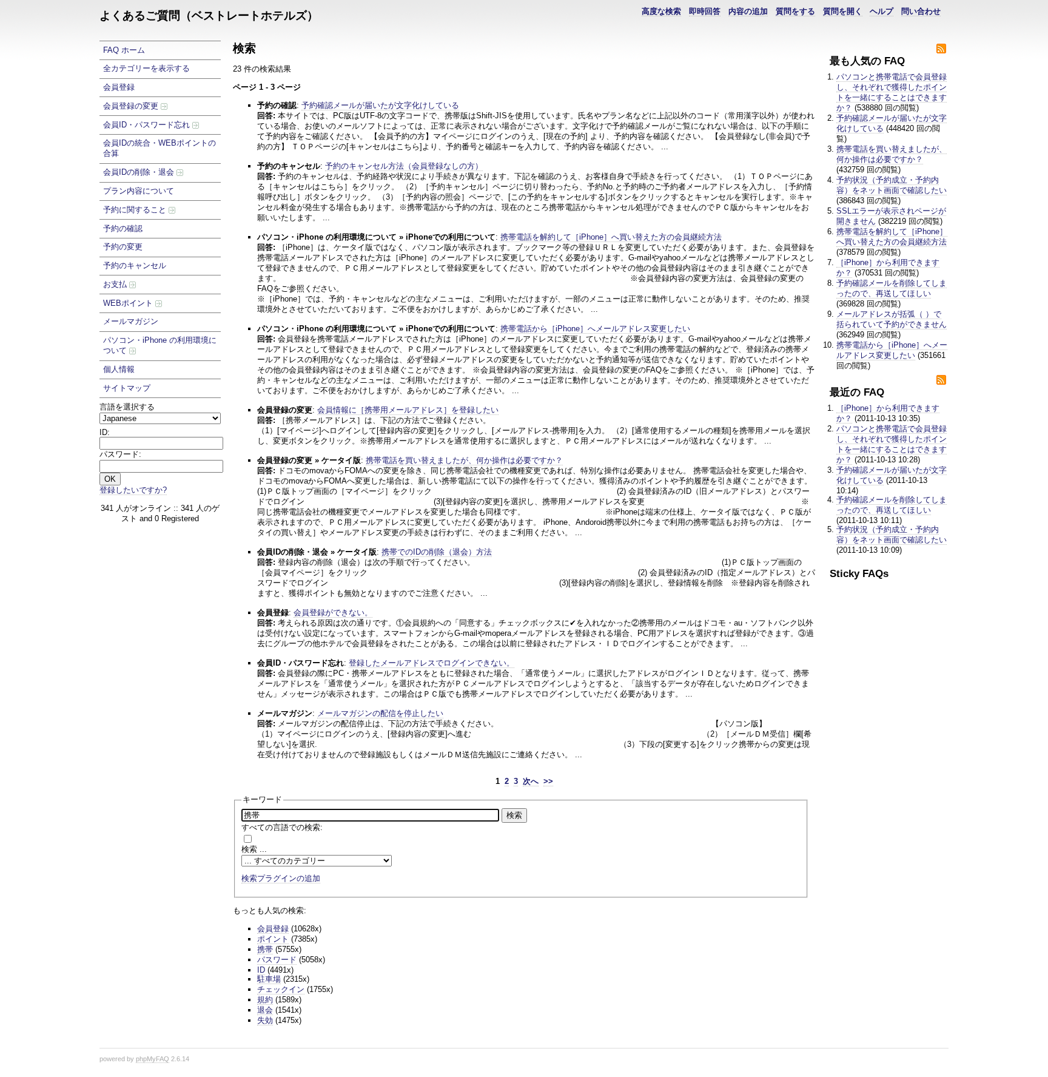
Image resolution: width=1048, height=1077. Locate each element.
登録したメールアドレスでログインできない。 (431, 662)
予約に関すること (136, 209)
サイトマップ (126, 388)
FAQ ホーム (124, 50)
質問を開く (842, 11)
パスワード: (120, 454)
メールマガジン (130, 321)
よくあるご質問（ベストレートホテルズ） (208, 15)
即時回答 (704, 11)
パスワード (277, 959)
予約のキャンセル (134, 265)
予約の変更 (123, 246)
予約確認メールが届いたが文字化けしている (380, 105)
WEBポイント (129, 303)
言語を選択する (127, 406)
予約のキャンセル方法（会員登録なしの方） (404, 165)
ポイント (273, 939)
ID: (104, 432)
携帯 (265, 949)
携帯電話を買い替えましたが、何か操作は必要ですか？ (891, 154)
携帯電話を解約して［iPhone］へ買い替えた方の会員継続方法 (891, 236)
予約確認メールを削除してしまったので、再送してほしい (891, 288)
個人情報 (119, 369)
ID (261, 969)
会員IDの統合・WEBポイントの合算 (159, 148)
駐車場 (269, 979)
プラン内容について (138, 190)
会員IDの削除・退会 (139, 172)
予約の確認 (123, 228)
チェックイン (280, 989)
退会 (265, 1010)
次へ (531, 781)
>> (548, 781)
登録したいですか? (133, 490)
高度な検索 (661, 11)
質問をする (795, 11)
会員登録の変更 (132, 105)
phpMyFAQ (152, 1058)
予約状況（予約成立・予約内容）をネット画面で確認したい (891, 185)
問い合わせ (921, 11)
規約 (265, 999)
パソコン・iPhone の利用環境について (160, 345)
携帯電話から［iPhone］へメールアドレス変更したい (891, 350)
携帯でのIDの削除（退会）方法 (436, 551)
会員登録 (119, 87)
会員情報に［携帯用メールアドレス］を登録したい (408, 409)
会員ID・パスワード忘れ (147, 124)
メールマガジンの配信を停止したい (380, 713)
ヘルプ (881, 11)
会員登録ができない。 (333, 612)
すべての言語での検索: (282, 827)
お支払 (116, 284)
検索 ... (254, 849)
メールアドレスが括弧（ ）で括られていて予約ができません (891, 319)
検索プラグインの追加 (280, 878)
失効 (265, 1020)
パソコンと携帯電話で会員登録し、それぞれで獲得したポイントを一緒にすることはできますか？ (891, 92)
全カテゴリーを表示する (146, 68)
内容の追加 (748, 11)
